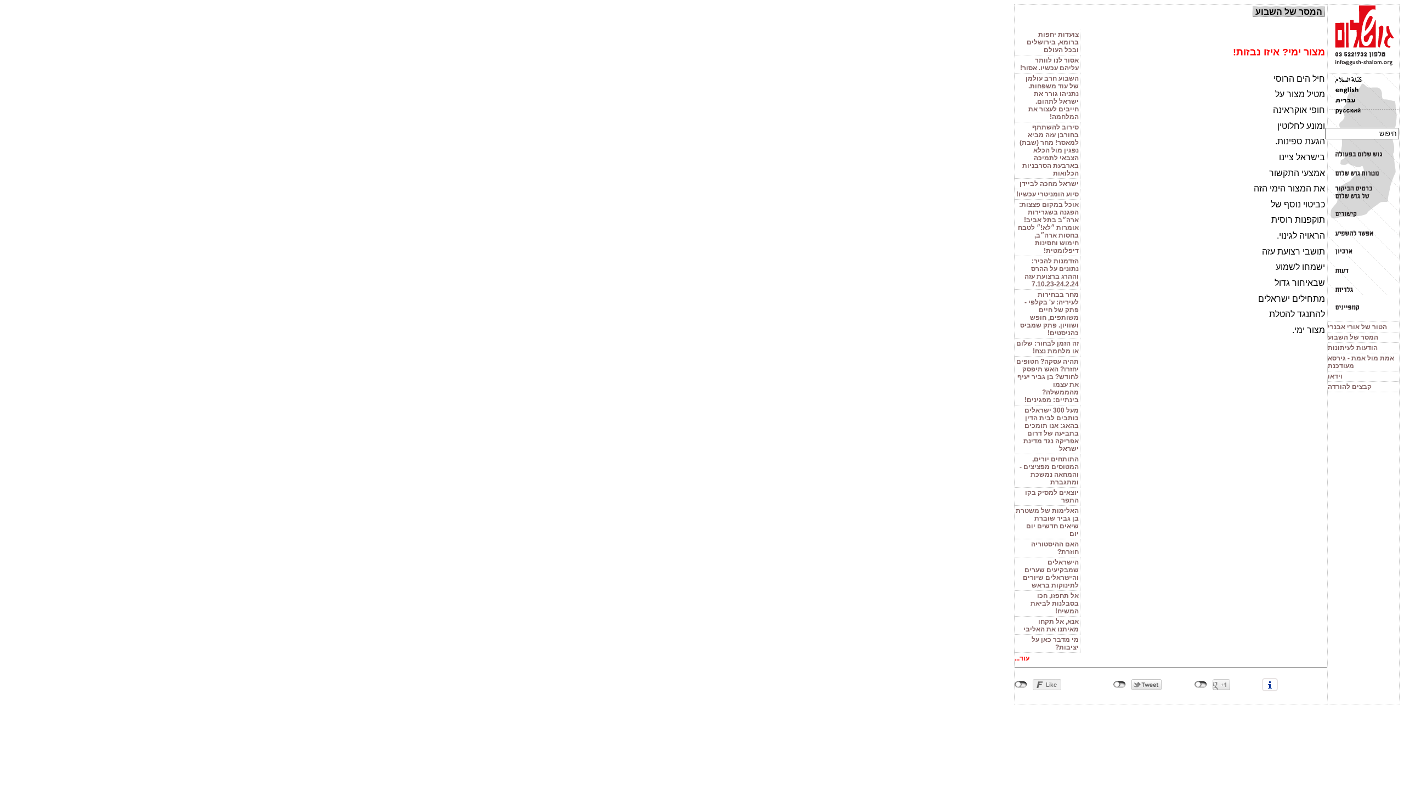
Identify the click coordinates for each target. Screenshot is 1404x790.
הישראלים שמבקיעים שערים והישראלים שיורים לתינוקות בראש (1051, 573)
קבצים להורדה (1350, 387)
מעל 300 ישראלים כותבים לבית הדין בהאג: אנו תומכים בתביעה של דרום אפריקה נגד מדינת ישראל (1051, 430)
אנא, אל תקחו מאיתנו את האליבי (1051, 625)
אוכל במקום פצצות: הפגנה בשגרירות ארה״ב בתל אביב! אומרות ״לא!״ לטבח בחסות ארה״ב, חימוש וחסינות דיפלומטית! (1048, 228)
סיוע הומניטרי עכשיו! (1047, 194)
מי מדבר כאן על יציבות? (1055, 643)
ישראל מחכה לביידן (1049, 184)
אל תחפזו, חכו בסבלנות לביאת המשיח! (1055, 603)
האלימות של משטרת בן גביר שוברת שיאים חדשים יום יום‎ (1047, 522)
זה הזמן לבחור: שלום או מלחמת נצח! (1047, 347)
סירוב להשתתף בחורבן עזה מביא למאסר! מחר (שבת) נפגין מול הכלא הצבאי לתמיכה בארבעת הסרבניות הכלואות (1049, 150)
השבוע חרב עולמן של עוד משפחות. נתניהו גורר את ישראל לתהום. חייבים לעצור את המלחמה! (1052, 98)
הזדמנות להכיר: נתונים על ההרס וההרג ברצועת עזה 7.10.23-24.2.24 (1051, 272)
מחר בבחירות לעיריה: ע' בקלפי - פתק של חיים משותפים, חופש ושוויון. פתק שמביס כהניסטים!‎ (1049, 314)
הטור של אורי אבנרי (1357, 327)
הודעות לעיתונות (1353, 348)
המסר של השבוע (1353, 337)
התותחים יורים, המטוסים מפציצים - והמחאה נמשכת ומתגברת (1049, 470)
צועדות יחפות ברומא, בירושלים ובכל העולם (1053, 42)
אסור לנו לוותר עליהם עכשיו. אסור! (1049, 64)
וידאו (1335, 376)
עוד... (1022, 658)
